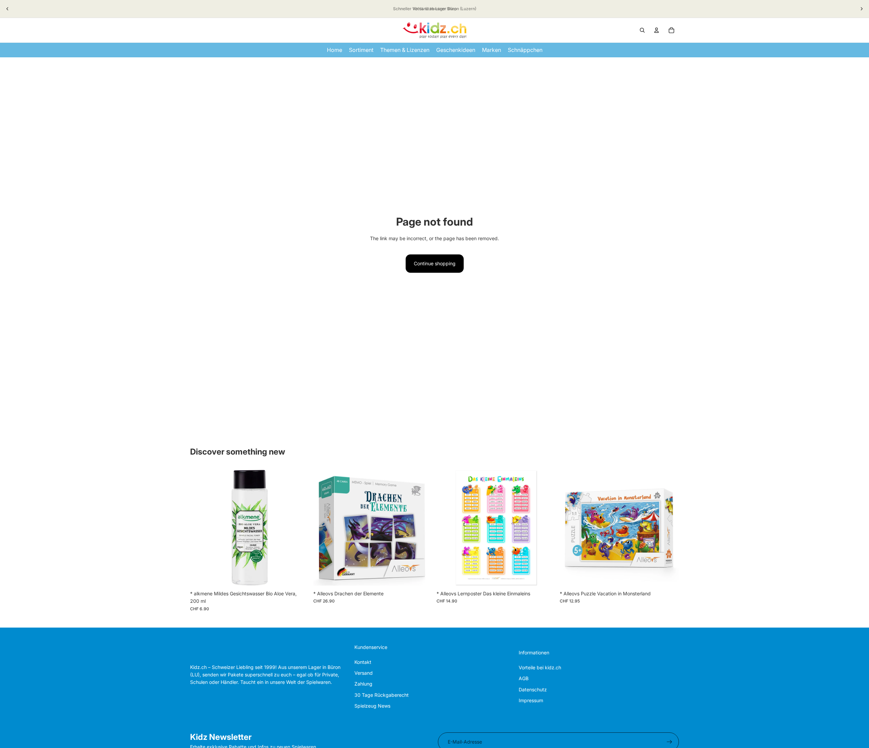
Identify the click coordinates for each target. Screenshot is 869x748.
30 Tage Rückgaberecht (381, 695)
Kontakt (362, 662)
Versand (363, 673)
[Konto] (656, 30)
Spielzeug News (372, 706)
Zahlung (363, 684)
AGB (524, 678)
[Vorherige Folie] (7, 8)
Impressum (531, 700)
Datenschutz (533, 689)
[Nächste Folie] (861, 8)
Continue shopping (435, 263)
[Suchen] (642, 30)
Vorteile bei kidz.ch (540, 667)
